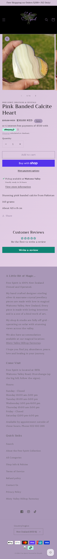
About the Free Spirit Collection (23, 450)
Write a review (28, 250)
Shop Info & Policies (17, 464)
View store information (18, 186)
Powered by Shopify (35, 553)
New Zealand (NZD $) (26, 531)
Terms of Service (15, 471)
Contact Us (12, 484)
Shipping (6, 133)
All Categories (13, 457)
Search (10, 443)
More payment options (28, 170)
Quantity (6, 138)
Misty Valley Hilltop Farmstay (23, 342)
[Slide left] (21, 95)
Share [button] (9, 215)
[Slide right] (35, 95)
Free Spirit (24, 553)
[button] (3, 19)
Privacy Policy (13, 491)
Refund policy (13, 478)
